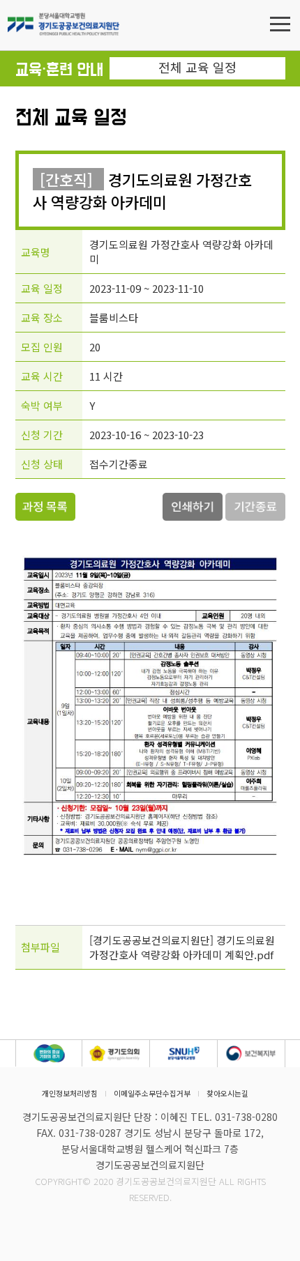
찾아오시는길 (227, 1093)
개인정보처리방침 (70, 1093)
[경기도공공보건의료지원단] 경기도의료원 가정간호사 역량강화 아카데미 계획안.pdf (182, 947)
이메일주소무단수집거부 (152, 1093)
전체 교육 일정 (197, 67)
